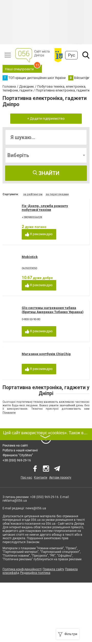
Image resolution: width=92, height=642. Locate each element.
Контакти (40, 477)
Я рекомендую (41, 234)
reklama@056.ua (15, 500)
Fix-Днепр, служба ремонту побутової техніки (45, 208)
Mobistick (30, 257)
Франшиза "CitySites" (18, 455)
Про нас (26, 477)
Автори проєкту (60, 477)
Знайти (48, 173)
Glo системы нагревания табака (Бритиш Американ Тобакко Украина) (53, 310)
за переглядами (57, 194)
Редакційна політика (35, 573)
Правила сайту (53, 569)
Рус (71, 55)
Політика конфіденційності (22, 569)
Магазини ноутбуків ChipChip (46, 354)
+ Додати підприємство (46, 118)
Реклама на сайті (15, 445)
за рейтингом (32, 194)
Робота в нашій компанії (20, 450)
